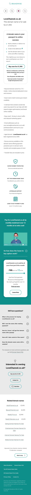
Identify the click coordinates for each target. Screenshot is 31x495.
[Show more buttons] (26, 244)
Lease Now (15, 292)
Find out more (15, 286)
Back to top (20, 455)
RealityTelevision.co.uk (12, 419)
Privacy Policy (7, 477)
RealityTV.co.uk (12, 414)
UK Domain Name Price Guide (11, 473)
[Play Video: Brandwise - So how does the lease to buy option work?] (15, 238)
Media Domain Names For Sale (14, 440)
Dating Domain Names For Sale (14, 423)
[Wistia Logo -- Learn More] (23, 244)
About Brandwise (8, 465)
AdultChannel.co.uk (12, 405)
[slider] (14, 244)
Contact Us (15, 380)
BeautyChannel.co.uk (12, 410)
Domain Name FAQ (17, 352)
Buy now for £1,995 (15, 66)
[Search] (11, 11)
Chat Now (16, 386)
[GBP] (18, 11)
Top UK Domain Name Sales (10, 469)
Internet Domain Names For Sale (14, 435)
